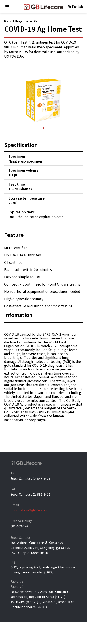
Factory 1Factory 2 (17, 584)
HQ (13, 562)
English (77, 6)
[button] (43, 128)
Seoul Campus (21, 537)
